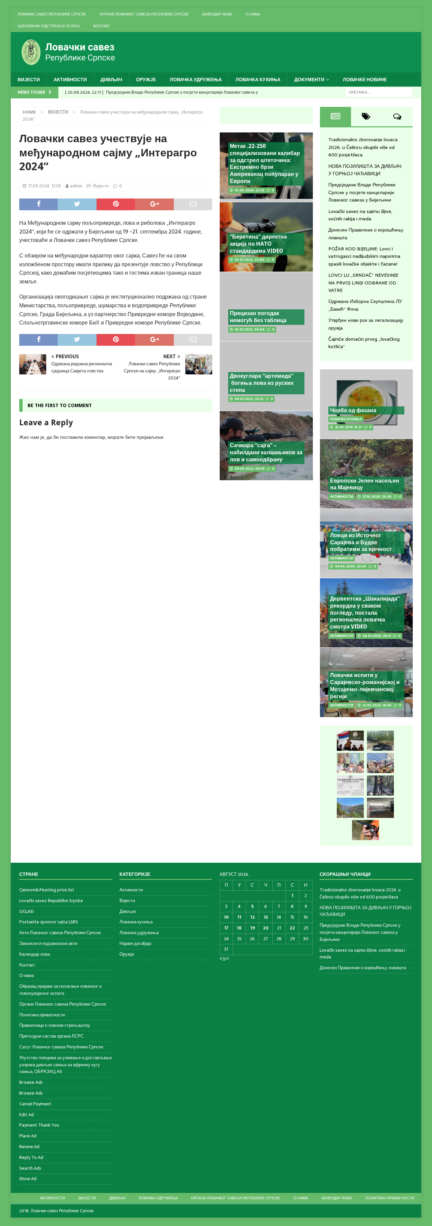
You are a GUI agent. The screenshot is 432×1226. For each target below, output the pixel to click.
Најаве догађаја (135, 943)
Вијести (29, 79)
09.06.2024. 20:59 (350, 566)
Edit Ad (26, 1114)
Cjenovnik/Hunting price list (46, 890)
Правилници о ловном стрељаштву (54, 1025)
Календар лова (217, 14)
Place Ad (27, 1135)
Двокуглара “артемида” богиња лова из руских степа (262, 383)
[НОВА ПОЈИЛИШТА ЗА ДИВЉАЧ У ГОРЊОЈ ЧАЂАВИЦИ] (380, 741)
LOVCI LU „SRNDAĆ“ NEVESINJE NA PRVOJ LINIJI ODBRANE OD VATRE (363, 282)
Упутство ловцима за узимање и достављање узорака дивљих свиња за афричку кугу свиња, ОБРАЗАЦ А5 (65, 1064)
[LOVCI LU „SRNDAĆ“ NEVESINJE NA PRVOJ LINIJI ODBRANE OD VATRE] (350, 808)
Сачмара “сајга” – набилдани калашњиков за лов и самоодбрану (266, 452)
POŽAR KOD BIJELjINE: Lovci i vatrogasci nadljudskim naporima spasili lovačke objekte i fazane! (364, 256)
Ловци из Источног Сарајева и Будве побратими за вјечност (361, 542)
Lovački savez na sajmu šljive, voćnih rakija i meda (360, 215)
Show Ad (27, 1178)
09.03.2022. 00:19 (250, 468)
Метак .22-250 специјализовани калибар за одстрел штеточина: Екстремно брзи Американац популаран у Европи (265, 163)
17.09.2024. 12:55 (44, 185)
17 (226, 927)
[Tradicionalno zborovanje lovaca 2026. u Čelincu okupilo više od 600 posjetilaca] (350, 741)
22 (292, 927)
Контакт (101, 26)
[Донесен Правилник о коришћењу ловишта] (350, 785)
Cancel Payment (35, 1103)
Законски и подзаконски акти (48, 943)
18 (239, 927)
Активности (70, 79)
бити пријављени (144, 437)
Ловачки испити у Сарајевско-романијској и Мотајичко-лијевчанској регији (365, 685)
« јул (224, 958)
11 (239, 917)
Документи (309, 79)
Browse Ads (31, 1082)
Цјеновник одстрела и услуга (49, 26)
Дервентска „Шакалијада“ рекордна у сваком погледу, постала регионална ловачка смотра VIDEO (365, 612)
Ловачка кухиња (258, 79)
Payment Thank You (39, 1125)
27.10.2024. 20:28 (377, 496)
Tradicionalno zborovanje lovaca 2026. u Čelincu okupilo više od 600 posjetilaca (363, 147)
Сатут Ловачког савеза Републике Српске (61, 1046)
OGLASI (26, 911)
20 (266, 927)
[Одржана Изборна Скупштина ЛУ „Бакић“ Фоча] (380, 808)
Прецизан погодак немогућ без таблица (258, 317)
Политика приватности (42, 1014)
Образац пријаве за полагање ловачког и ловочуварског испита (60, 990)
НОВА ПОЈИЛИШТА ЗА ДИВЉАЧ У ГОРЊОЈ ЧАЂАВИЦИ (364, 169)
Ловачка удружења (196, 79)
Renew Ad (29, 1146)
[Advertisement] (266, 590)
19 (252, 927)
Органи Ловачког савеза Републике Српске (144, 14)
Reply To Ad (31, 1157)
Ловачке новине (365, 79)
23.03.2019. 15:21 (348, 427)
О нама (253, 14)
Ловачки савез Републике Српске (52, 14)
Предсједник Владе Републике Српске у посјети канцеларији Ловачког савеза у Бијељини (362, 192)
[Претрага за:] (379, 92)
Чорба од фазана (353, 410)
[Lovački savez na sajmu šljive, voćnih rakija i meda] (380, 763)
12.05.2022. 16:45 (377, 705)
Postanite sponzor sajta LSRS (48, 921)
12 (252, 917)
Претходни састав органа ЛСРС (51, 1036)
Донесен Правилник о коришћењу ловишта (363, 967)
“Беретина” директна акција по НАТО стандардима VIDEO (258, 244)
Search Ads (30, 1168)
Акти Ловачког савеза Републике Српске (60, 932)
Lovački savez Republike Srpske (51, 900)
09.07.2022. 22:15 (249, 399)
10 (226, 917)
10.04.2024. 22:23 (249, 190)
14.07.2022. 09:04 (250, 329)
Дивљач (111, 79)
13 (266, 917)
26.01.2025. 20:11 (376, 636)
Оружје (146, 79)
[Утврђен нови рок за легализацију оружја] (365, 830)
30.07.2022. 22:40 (249, 260)
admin (76, 185)
